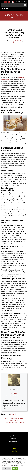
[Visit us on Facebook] (9, 2)
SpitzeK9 (5, 9)
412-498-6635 (22, 2)
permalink (13, 414)
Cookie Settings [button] (6, 468)
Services (14, 454)
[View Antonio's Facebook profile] (10, 389)
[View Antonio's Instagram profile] (17, 389)
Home (14, 448)
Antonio (14, 43)
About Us (14, 451)
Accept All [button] (15, 468)
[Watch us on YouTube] (13, 2)
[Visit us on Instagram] (5, 2)
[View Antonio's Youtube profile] (14, 389)
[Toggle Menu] (25, 5)
